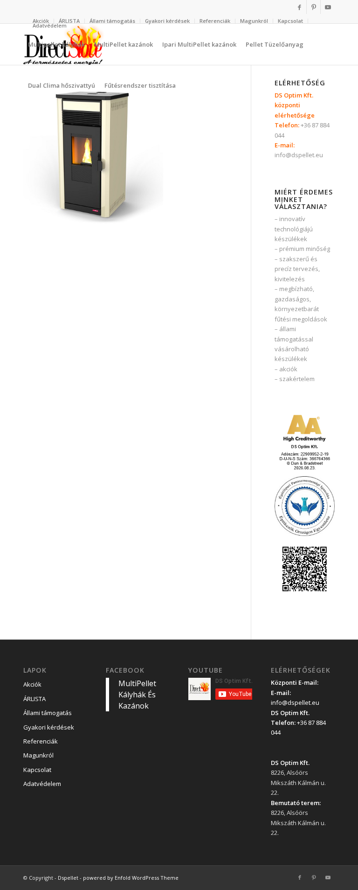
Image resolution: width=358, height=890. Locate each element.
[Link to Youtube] (328, 7)
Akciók (32, 684)
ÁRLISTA (69, 20)
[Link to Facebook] (299, 7)
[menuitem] (69, 21)
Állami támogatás (112, 20)
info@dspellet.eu (299, 155)
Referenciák (215, 20)
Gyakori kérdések (167, 20)
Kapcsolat (290, 20)
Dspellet (68, 877)
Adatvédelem (50, 25)
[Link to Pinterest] (313, 7)
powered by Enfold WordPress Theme (131, 877)
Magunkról (254, 20)
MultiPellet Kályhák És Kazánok (137, 694)
